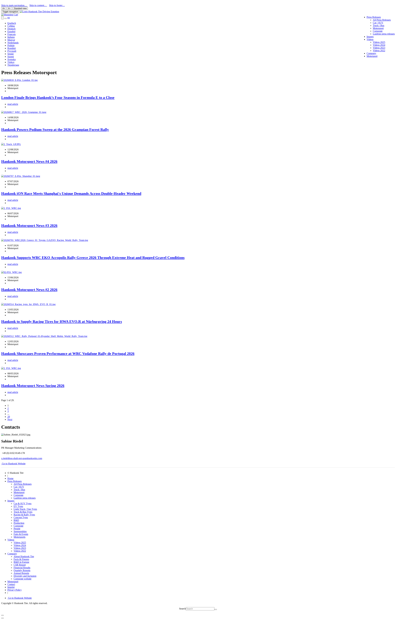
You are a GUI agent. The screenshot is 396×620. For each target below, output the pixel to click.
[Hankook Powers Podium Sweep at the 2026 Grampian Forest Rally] (23, 112)
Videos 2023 (379, 47)
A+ (3, 8)
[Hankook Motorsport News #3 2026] (11, 208)
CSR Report (20, 564)
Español (11, 31)
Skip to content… (38, 5)
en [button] (8, 17)
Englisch (11, 23)
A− (9, 8)
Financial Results (22, 567)
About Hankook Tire (24, 556)
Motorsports (19, 537)
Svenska (11, 59)
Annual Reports (21, 573)
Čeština (11, 26)
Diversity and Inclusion (25, 576)
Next (9, 419)
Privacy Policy (14, 590)
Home (10, 478)
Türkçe (10, 62)
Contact (11, 584)
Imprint (11, 587)
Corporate (378, 31)
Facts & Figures (21, 559)
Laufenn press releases (384, 34)
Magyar (11, 40)
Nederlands (13, 42)
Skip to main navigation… (14, 5)
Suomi (10, 56)
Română (11, 48)
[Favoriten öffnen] (5, 18)
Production (19, 523)
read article (12, 104)
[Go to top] (2, 618)
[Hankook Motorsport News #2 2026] (11, 272)
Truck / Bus (378, 25)
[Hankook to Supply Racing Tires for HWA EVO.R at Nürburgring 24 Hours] (28, 304)
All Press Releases (382, 20)
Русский (11, 51)
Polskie (11, 45)
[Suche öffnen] (2, 17)
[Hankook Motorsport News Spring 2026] (11, 368)
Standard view (20, 8)
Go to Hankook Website (13, 463)
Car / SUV (378, 22)
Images (370, 36)
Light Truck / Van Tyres (25, 509)
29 (8, 416)
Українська (13, 65)
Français (11, 34)
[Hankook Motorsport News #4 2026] (11, 144)
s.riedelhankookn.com (21, 458)
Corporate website (22, 578)
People (17, 528)
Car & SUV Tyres (22, 503)
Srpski (10, 53)
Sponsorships (20, 531)
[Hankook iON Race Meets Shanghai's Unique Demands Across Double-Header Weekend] (20, 176)
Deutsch (11, 28)
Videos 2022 (379, 50)
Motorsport (378, 28)
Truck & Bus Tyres (23, 512)
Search (182, 608)
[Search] (215, 609)
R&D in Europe (21, 562)
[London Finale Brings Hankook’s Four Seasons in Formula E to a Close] (19, 80)
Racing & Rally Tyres (24, 514)
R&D (16, 520)
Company (371, 53)
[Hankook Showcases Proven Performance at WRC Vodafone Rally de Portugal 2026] (44, 336)
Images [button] (10, 500)
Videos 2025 (379, 42)
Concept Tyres (21, 517)
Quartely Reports (22, 570)
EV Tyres (18, 506)
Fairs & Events (21, 534)
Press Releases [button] (374, 17)
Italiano (11, 37)
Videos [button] (370, 39)
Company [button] (12, 553)
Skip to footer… (57, 5)
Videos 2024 (379, 45)
